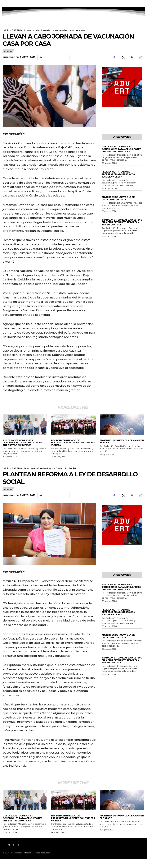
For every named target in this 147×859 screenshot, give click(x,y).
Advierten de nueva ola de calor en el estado (118, 198)
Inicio (6, 30)
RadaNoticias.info (55, 57)
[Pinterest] (132, 58)
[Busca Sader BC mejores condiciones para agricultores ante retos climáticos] (25, 424)
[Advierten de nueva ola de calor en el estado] (122, 424)
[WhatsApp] (140, 58)
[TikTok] (13, 3)
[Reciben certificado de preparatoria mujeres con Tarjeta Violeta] (73, 424)
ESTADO (17, 30)
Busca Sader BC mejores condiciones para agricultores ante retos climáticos (121, 149)
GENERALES (108, 144)
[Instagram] (8, 3)
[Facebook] (3, 3)
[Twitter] (18, 3)
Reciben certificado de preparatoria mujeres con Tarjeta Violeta (118, 174)
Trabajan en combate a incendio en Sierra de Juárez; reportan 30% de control (122, 222)
